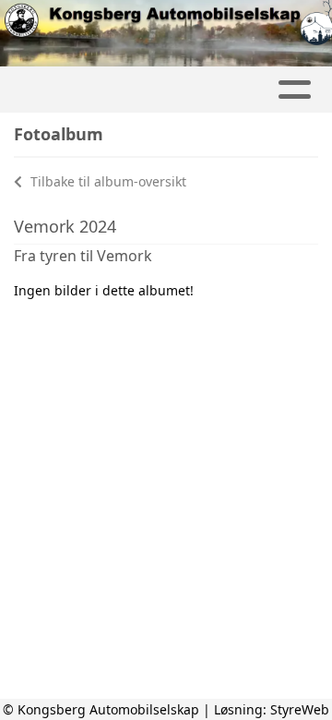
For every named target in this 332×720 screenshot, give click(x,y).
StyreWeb (299, 709)
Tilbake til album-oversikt (106, 181)
